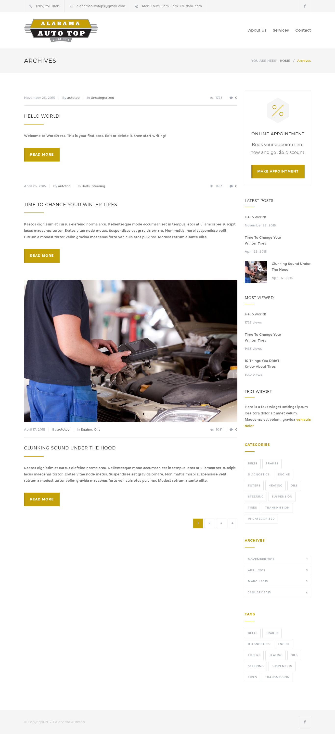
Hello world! (42, 116)
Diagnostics (259, 474)
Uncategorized (102, 98)
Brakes (272, 463)
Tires (252, 507)
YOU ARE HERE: (264, 61)
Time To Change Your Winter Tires (70, 204)
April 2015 (278, 570)
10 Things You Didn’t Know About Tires (262, 364)
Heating (276, 485)
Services (281, 30)
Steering (98, 186)
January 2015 (278, 592)
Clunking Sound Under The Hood (70, 447)
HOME (285, 61)
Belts (86, 186)
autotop (73, 98)
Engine (86, 430)
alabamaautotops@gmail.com (101, 6)
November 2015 (278, 559)
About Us (257, 30)
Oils (97, 430)
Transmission (277, 507)
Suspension (282, 496)
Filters (254, 485)
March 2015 (278, 581)
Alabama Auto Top (69, 30)
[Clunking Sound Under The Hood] (130, 351)
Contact (303, 30)
